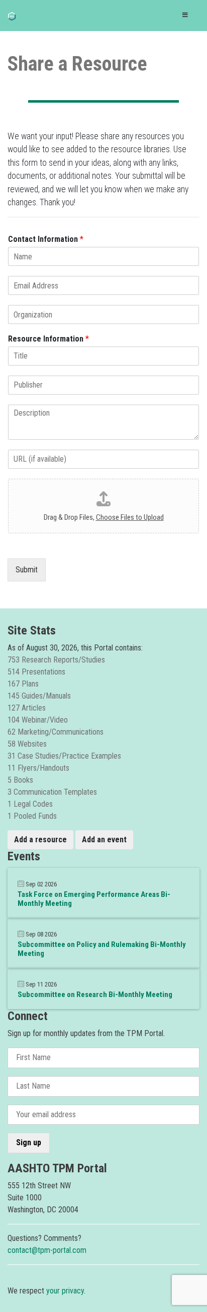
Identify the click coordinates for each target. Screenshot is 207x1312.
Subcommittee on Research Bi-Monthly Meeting (95, 994)
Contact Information (45, 239)
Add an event (104, 839)
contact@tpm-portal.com (47, 1250)
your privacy (65, 1290)
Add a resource (40, 839)
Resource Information (48, 339)
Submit (27, 569)
